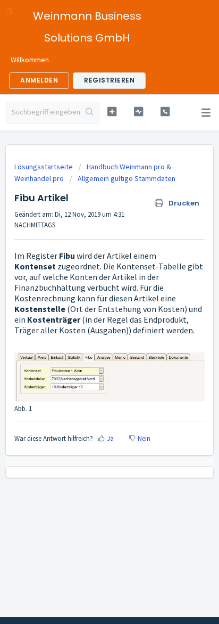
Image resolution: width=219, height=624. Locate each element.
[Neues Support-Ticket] (112, 111)
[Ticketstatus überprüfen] (139, 111)
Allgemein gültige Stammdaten (126, 178)
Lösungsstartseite (44, 166)
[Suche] (89, 113)
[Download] (89, 305)
